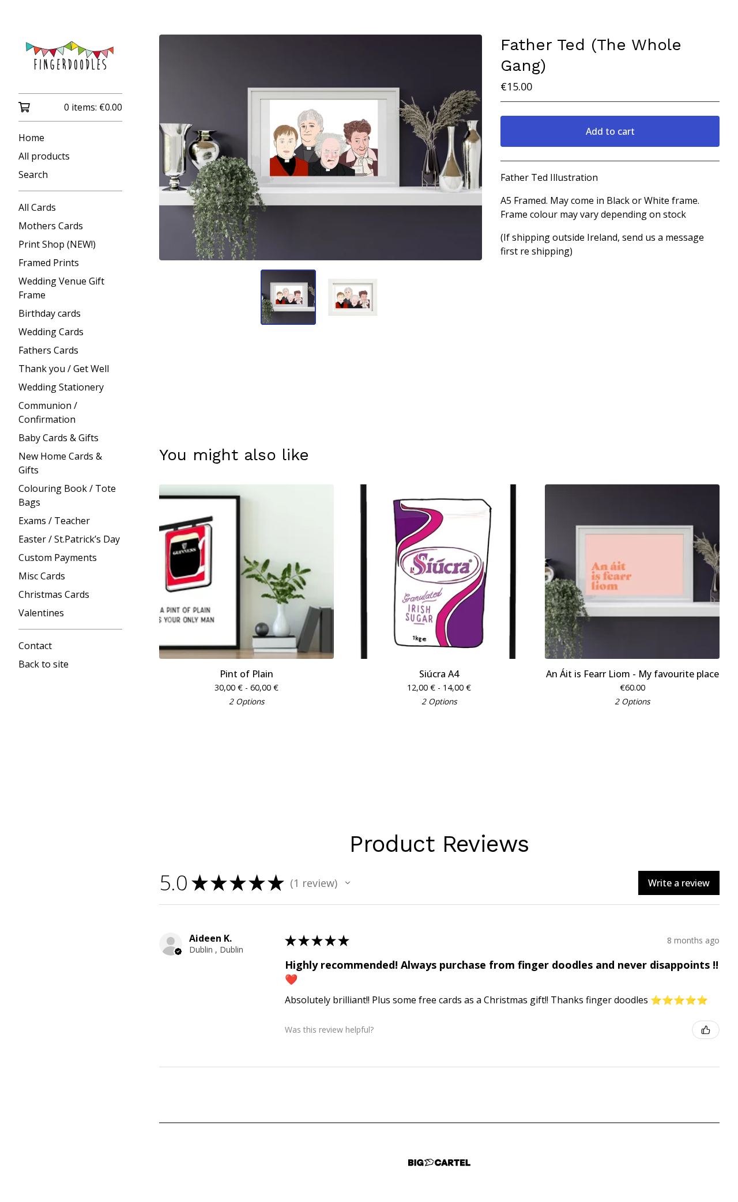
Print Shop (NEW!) (57, 244)
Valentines (41, 612)
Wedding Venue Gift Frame (61, 288)
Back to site (43, 664)
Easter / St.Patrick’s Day (69, 539)
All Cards (37, 207)
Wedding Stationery (61, 387)
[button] (348, 883)
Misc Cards (41, 576)
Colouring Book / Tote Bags (67, 495)
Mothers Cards (50, 225)
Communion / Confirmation (47, 412)
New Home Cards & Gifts (60, 463)
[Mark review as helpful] (706, 1030)
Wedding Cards (51, 331)
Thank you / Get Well (63, 368)
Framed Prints (48, 262)
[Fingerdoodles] (70, 55)
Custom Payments (57, 557)
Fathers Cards (48, 350)
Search (33, 174)
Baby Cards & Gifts (58, 437)
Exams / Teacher (54, 520)
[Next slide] (466, 147)
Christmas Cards (53, 594)
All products (44, 156)
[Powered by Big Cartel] (439, 1162)
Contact (35, 645)
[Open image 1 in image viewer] (320, 147)
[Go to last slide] (175, 147)
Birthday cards (49, 313)
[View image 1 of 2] (288, 297)
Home (31, 137)
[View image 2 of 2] (353, 297)
